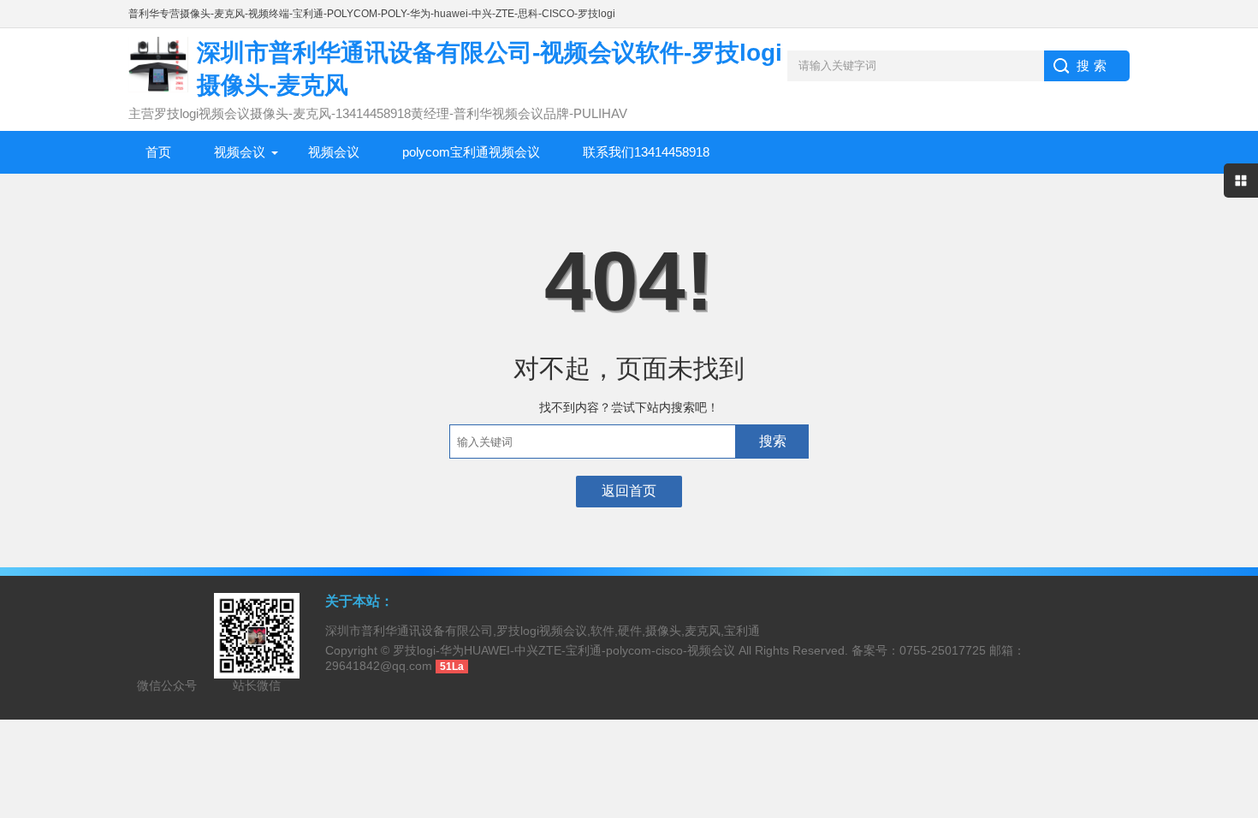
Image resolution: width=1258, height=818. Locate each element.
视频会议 (239, 152)
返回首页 (629, 490)
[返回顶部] (1240, 718)
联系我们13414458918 (646, 152)
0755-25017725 (942, 650)
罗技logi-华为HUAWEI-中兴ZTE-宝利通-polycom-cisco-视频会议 (564, 650)
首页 (158, 152)
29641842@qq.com (378, 666)
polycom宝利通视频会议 (471, 152)
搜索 (772, 441)
